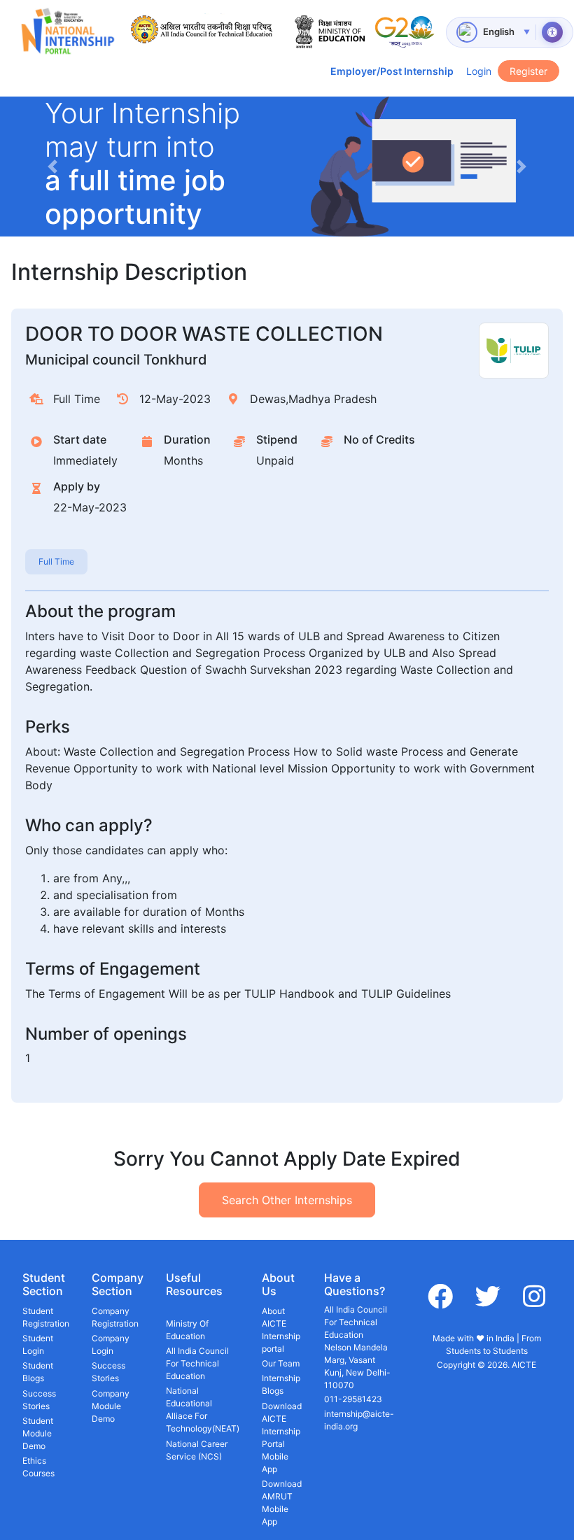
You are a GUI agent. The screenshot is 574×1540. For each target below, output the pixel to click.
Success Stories (39, 1399)
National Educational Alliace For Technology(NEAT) (202, 1409)
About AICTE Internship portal (281, 1330)
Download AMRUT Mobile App (282, 1502)
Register (528, 71)
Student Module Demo (37, 1433)
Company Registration (115, 1317)
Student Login (37, 1344)
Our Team (281, 1363)
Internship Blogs (281, 1384)
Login (478, 71)
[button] (52, 166)
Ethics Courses (38, 1466)
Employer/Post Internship (392, 71)
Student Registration (45, 1317)
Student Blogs (37, 1371)
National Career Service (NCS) (196, 1450)
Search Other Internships (287, 1200)
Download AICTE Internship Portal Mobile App (282, 1437)
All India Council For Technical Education (197, 1363)
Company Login (111, 1344)
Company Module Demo (111, 1406)
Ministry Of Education (187, 1329)
